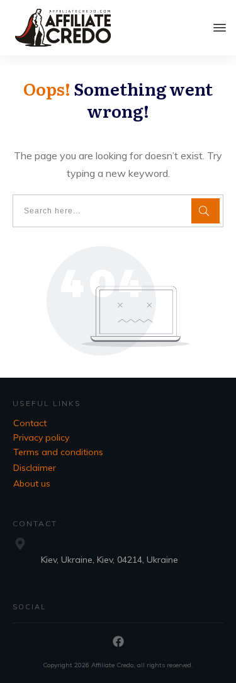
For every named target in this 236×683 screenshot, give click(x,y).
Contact (30, 423)
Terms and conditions (58, 452)
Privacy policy (41, 437)
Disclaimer (34, 467)
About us (31, 483)
